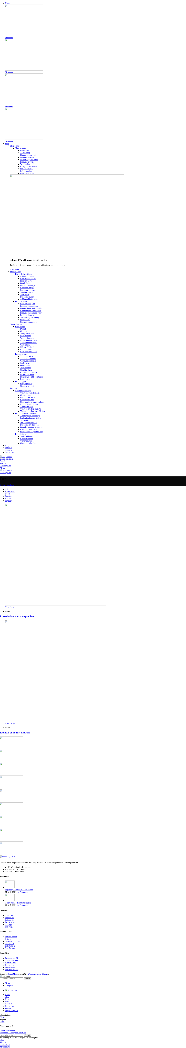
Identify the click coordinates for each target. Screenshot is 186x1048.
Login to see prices (27, 397)
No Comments (22, 892)
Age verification (26, 406)
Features (13, 388)
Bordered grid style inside (30, 310)
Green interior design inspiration (18, 903)
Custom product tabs (28, 429)
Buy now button (26, 438)
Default (23, 329)
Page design (20, 326)
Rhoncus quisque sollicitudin (15, 732)
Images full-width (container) (31, 377)
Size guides (24, 420)
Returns (8, 939)
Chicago (8, 924)
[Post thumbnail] (10, 887)
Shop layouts (20, 148)
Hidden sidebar (28, 155)
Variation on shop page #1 (30, 409)
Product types (20, 381)
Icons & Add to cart (28, 278)
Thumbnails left (26, 356)
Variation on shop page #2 (33, 411)
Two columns (25, 368)
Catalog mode (25, 395)
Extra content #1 (26, 349)
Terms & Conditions (13, 941)
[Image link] (24, 35)
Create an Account (7, 1030)
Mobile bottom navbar (29, 404)
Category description (28, 166)
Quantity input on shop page (31, 427)
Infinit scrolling (26, 171)
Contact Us (9, 943)
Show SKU (25, 320)
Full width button (27, 297)
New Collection (11, 960)
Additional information (29, 299)
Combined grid (26, 370)
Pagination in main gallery (30, 418)
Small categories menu (29, 159)
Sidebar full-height (27, 347)
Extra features (20, 434)
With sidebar (25, 345)
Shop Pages (14, 146)
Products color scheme (29, 306)
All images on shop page (30, 416)
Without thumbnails (28, 361)
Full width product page (29, 425)
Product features (26, 413)
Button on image (27, 288)
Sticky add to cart (27, 436)
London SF (9, 918)
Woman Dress (10, 963)
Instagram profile (12, 958)
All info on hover (27, 276)
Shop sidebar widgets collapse (32, 402)
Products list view (27, 162)
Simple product (26, 384)
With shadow (25, 336)
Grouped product (27, 386)
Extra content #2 (28, 352)
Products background (31, 313)
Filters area (24, 150)
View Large (10, 607)
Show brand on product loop (31, 432)
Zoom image (25, 379)
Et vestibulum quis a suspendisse (17, 616)
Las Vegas (9, 927)
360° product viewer (28, 422)
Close (2, 1017)
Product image (21, 354)
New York (9, 915)
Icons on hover (26, 281)
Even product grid (27, 304)
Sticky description (27, 333)
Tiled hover (24, 294)
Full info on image (27, 285)
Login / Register (11, 1011)
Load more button (27, 173)
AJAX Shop (25, 153)
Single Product (16, 324)
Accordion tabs (28, 340)
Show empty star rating (29, 317)
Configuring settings (23, 390)
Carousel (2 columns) (28, 372)
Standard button (26, 292)
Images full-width (27, 374)
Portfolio (10, 485)
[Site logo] (6, 456)
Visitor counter (26, 441)
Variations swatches (30, 393)
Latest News (10, 946)
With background (27, 164)
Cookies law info (27, 400)
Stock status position (28, 322)
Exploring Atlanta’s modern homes (19, 890)
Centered (23, 331)
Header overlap (26, 169)
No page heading (27, 157)
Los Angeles (10, 922)
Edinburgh (9, 920)
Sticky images (25, 363)
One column (25, 365)
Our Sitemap (10, 948)
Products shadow (27, 315)
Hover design (23, 274)
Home (2, 485)
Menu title (9, 38)
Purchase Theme (11, 970)
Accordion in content (28, 342)
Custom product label (28, 443)
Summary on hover (28, 290)
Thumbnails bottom (28, 358)
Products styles (21, 301)
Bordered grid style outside (31, 308)
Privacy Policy (11, 937)
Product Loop (15, 272)
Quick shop (24, 283)
